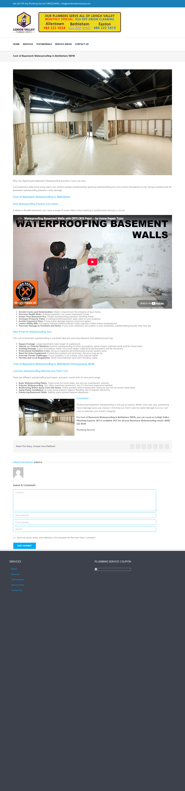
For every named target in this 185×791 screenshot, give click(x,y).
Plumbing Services (86, 430)
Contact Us (16, 590)
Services (15, 574)
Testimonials (17, 580)
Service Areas (17, 585)
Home (14, 569)
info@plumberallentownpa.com (75, 3)
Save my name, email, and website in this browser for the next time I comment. (56, 538)
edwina (38, 462)
